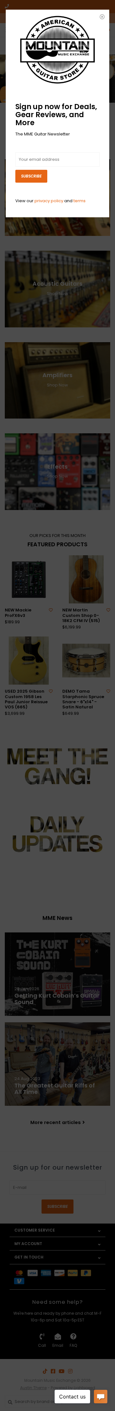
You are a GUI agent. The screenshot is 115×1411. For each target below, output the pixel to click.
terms (79, 201)
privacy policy (48, 201)
